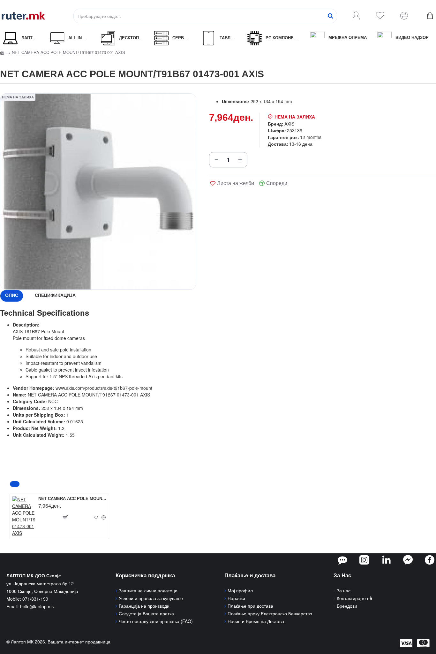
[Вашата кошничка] (429, 16)
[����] (330, 16)
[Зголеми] (240, 160)
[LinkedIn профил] (386, 560)
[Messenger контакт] (408, 560)
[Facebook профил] (429, 560)
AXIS (289, 123)
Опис (11, 295)
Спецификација (55, 295)
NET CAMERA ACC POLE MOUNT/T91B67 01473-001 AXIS (72, 498)
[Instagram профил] (364, 560)
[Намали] (216, 160)
